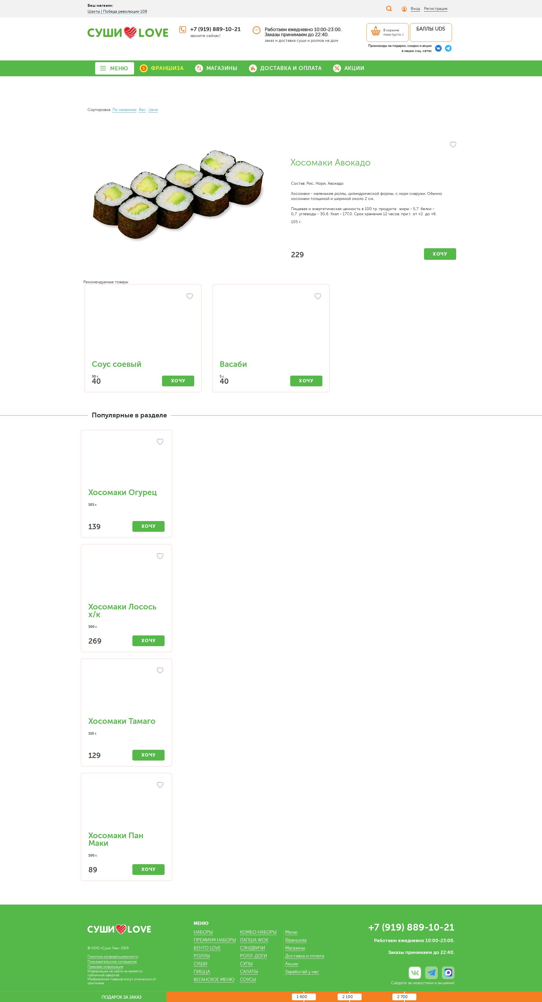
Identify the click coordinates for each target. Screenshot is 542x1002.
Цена (153, 110)
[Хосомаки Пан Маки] (126, 805)
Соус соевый (116, 364)
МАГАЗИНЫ (222, 68)
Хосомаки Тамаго (122, 721)
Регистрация (435, 8)
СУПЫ (246, 963)
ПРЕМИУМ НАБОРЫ (215, 940)
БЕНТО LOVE (207, 948)
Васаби (233, 364)
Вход (415, 8)
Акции (291, 963)
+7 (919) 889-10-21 (215, 29)
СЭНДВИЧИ (252, 948)
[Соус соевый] (143, 325)
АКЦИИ (354, 68)
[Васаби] (271, 325)
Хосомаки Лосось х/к (122, 610)
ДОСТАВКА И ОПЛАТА (291, 68)
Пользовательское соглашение (112, 962)
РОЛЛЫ (202, 956)
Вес (142, 110)
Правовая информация (105, 967)
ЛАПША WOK (254, 940)
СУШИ (200, 963)
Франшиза (296, 940)
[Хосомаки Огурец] (126, 462)
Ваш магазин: (100, 5)
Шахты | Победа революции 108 (117, 11)
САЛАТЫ (249, 971)
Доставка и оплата (304, 956)
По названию (124, 110)
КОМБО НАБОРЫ (258, 932)
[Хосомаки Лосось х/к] (126, 576)
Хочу (440, 254)
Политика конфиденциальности (113, 957)
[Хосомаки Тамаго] (126, 691)
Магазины (295, 948)
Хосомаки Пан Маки (115, 839)
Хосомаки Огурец (122, 492)
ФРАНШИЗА (167, 68)
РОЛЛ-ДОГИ (253, 956)
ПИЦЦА (202, 971)
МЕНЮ (119, 68)
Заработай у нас (302, 971)
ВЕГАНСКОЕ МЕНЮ (214, 979)
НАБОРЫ (203, 932)
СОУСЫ (248, 979)
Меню (291, 932)
